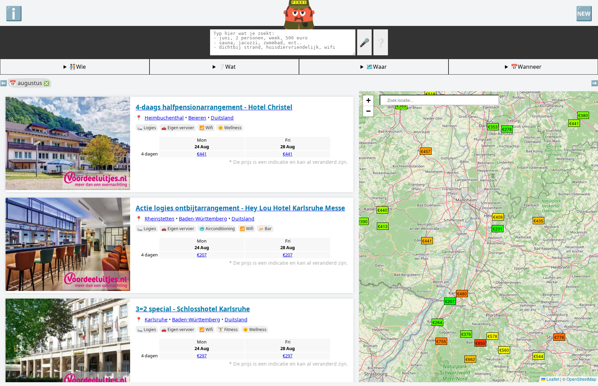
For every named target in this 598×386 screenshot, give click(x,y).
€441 (202, 154)
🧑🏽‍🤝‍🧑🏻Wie (77, 66)
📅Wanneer (526, 66)
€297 (202, 355)
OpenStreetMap (581, 379)
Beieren (197, 117)
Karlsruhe (156, 319)
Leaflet (552, 379)
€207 (202, 255)
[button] (446, 300)
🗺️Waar (376, 66)
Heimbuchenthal (164, 117)
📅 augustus (29, 83)
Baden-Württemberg (203, 218)
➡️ (594, 83)
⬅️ (3, 83)
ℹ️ (13, 12)
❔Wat (227, 66)
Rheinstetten (159, 218)
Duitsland (222, 117)
